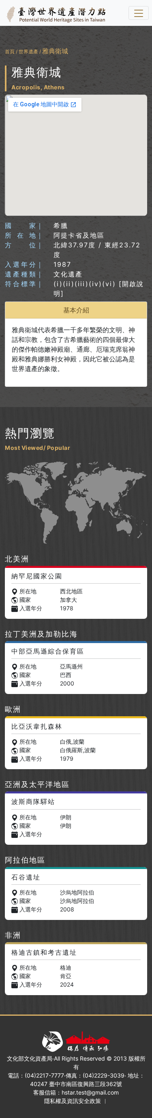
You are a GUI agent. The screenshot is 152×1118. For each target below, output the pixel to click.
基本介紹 (76, 310)
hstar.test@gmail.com (90, 1092)
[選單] (138, 13)
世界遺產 (28, 52)
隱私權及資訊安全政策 (72, 1100)
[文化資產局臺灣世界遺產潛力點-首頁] (54, 13)
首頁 (10, 52)
